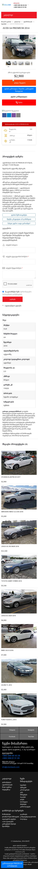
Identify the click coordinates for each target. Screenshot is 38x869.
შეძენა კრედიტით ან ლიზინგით (19, 219)
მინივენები (23, 794)
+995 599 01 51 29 (19, 7)
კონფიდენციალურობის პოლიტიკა (28, 818)
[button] (4, 115)
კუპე (21, 792)
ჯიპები (22, 799)
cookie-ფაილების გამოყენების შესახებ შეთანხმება (9, 824)
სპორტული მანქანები (24, 803)
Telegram (12, 730)
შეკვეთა (22, 83)
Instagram (31, 730)
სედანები (23, 785)
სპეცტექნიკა (6, 789)
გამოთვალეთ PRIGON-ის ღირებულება (12, 864)
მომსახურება (6, 814)
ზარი (20, 102)
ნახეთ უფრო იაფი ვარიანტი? (19, 223)
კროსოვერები (24, 790)
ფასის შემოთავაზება (19, 215)
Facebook (12, 736)
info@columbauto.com (10, 767)
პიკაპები (23, 797)
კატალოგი (8, 15)
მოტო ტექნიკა (7, 787)
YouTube (31, 736)
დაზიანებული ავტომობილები (7, 784)
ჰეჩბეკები (23, 787)
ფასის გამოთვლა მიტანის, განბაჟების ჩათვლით (19, 90)
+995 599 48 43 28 (20, 5)
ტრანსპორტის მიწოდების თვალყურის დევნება (10, 818)
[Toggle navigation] (34, 5)
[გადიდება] (19, 47)
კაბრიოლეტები (25, 806)
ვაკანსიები (23, 814)
